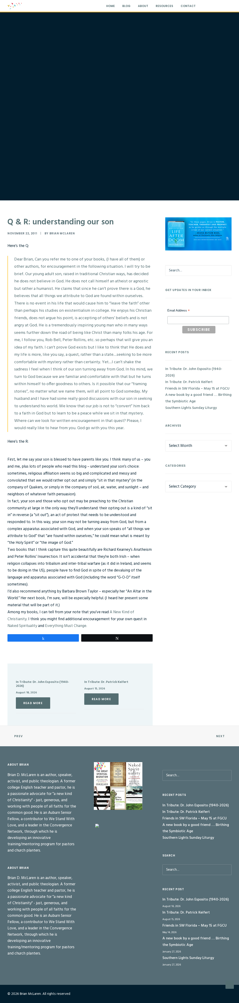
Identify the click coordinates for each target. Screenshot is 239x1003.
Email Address (178, 311)
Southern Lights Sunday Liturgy (191, 408)
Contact (188, 6)
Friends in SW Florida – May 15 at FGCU (197, 389)
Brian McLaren (62, 233)
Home (110, 6)
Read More (33, 703)
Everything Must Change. (66, 626)
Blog (126, 6)
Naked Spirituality (22, 626)
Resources (164, 6)
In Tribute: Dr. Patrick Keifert (106, 682)
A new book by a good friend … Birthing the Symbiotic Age (198, 398)
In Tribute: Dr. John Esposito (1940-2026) (42, 684)
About (143, 6)
